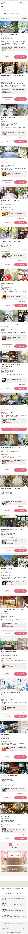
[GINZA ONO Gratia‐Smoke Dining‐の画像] (14, 768)
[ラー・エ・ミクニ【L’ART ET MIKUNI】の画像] (14, 27)
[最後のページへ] (23, 844)
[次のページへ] (20, 844)
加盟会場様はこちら (15, 926)
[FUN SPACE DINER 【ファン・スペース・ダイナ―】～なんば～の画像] (14, 602)
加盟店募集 (22, 926)
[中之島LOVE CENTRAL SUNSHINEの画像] (14, 644)
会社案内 (5, 923)
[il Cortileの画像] (14, 399)
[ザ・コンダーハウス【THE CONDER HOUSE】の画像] (14, 233)
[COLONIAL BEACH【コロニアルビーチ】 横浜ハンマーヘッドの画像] (14, 110)
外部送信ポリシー (7, 926)
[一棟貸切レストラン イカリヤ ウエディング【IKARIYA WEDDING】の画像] (14, 357)
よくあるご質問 (22, 928)
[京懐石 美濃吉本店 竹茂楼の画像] (14, 275)
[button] (14, 898)
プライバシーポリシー (20, 923)
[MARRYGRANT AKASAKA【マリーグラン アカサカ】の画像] (14, 685)
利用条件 (13, 923)
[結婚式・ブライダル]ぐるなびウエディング (8, 888)
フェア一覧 (21, 56)
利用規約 (9, 923)
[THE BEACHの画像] (14, 152)
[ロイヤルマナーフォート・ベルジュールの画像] (14, 193)
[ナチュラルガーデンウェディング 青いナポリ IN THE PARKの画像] (14, 68)
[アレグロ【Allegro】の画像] (14, 808)
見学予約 (8, 56)
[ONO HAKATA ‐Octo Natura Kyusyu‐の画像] (14, 316)
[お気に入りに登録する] (25, 32)
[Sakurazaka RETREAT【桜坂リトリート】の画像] (14, 481)
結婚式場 (18, 888)
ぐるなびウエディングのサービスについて (10, 928)
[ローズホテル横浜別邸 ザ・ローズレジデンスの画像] (14, 440)
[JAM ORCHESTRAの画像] (14, 727)
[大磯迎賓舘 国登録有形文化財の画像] (14, 561)
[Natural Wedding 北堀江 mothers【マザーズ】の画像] (14, 521)
